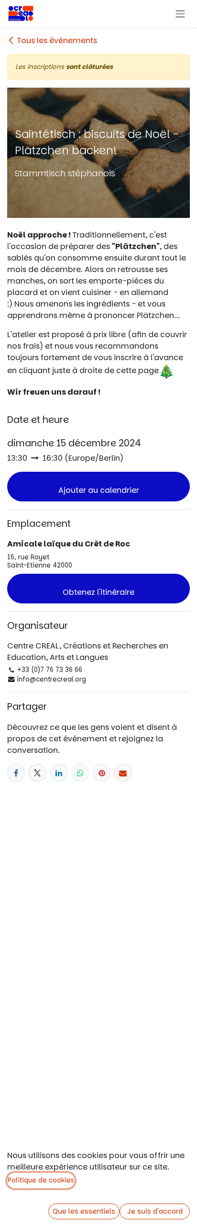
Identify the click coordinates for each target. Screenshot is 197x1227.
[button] (98, 486)
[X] (37, 773)
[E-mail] (123, 773)
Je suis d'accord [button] (155, 1211)
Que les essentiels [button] (84, 1211)
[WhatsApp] (80, 773)
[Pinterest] (101, 773)
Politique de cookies (41, 1180)
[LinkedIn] (59, 773)
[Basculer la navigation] (180, 13)
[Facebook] (16, 773)
